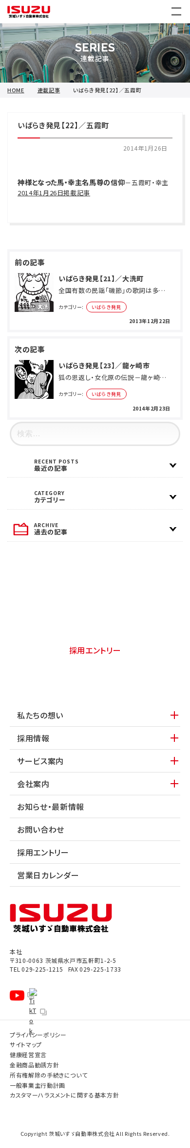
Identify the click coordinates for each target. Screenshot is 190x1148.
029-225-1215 (36, 969)
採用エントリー (95, 650)
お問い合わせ (95, 616)
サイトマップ (26, 1044)
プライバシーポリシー (38, 1034)
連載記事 (49, 90)
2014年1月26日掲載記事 (54, 192)
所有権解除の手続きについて (48, 1075)
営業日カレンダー (48, 875)
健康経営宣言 (28, 1054)
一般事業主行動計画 (37, 1085)
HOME (15, 90)
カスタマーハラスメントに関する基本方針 (64, 1095)
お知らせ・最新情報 (50, 806)
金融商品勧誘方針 (34, 1065)
